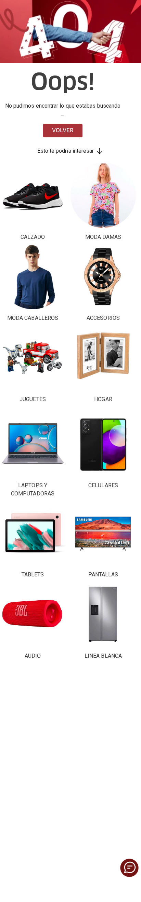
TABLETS (33, 574)
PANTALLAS (103, 574)
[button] (129, 867)
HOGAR (103, 399)
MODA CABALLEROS (32, 318)
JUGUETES (33, 399)
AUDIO (33, 656)
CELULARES (103, 485)
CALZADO (33, 237)
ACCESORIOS (103, 318)
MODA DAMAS (103, 237)
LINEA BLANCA (103, 656)
